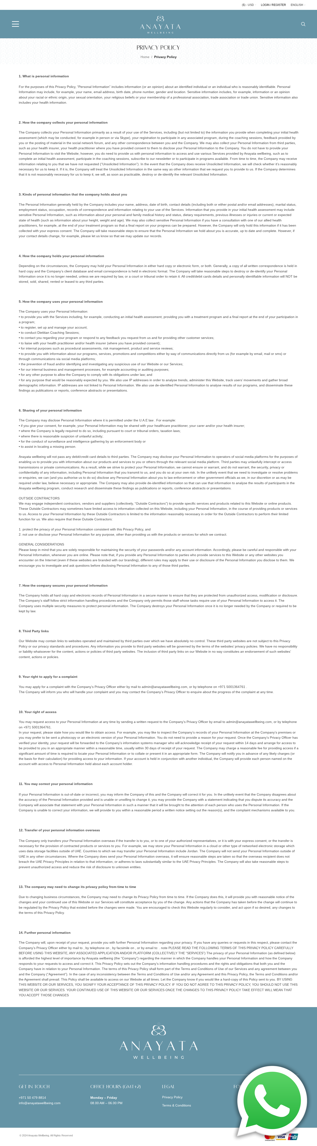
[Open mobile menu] (15, 24)
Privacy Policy (172, 1097)
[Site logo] (160, 24)
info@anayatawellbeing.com (40, 1103)
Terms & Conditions (176, 1105)
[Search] (303, 24)
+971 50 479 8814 (32, 1097)
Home (145, 57)
